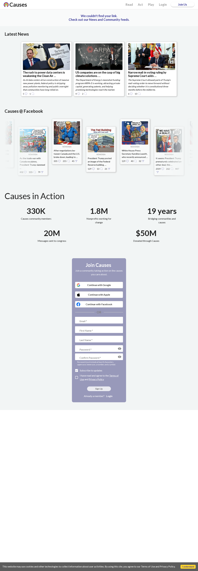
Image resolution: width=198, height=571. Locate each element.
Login (109, 396)
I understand (188, 567)
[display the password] (119, 349)
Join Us (182, 4)
